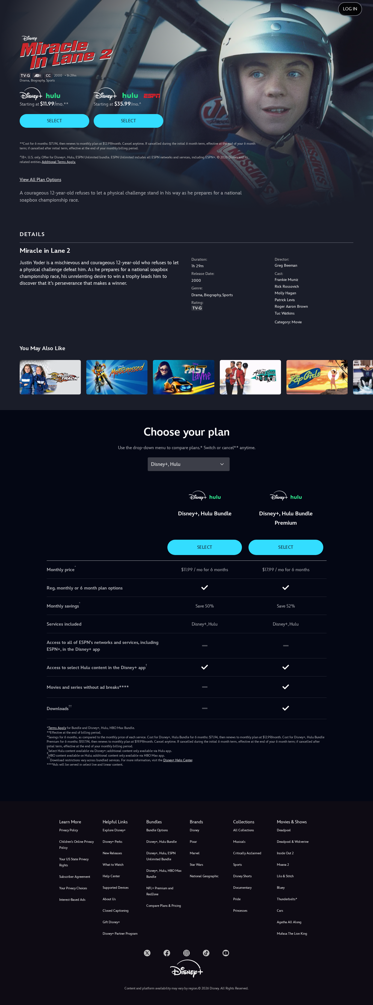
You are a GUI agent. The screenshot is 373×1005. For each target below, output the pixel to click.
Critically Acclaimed (247, 853)
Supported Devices (116, 888)
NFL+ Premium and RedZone (159, 891)
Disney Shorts (242, 876)
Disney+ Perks (112, 842)
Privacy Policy (68, 830)
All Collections (243, 830)
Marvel (195, 853)
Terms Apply (57, 728)
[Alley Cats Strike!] (250, 377)
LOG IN (350, 8)
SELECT (54, 120)
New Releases (112, 853)
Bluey (281, 888)
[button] (121, 822)
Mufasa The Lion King (292, 934)
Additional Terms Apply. (59, 162)
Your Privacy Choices (73, 888)
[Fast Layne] (183, 377)
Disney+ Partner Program (120, 934)
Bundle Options (157, 830)
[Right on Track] (50, 377)
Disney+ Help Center (177, 760)
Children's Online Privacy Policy (76, 845)
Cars (280, 911)
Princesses (240, 911)
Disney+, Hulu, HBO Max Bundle (164, 874)
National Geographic (204, 876)
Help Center (111, 876)
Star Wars (196, 865)
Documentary (242, 888)
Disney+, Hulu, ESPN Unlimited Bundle (161, 856)
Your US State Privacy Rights (73, 862)
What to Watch (113, 865)
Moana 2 (283, 865)
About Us (109, 899)
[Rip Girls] (317, 377)
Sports (237, 865)
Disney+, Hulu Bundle (161, 842)
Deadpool (284, 830)
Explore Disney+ (114, 830)
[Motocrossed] (116, 377)
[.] (147, 953)
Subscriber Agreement (74, 877)
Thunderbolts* (287, 899)
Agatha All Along (289, 922)
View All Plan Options (40, 179)
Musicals (239, 842)
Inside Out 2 (285, 853)
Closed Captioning (116, 911)
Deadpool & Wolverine (293, 842)
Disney (194, 830)
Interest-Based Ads (72, 900)
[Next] (362, 376)
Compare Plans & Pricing (163, 906)
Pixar (193, 842)
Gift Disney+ (111, 922)
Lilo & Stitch (285, 876)
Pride (237, 899)
